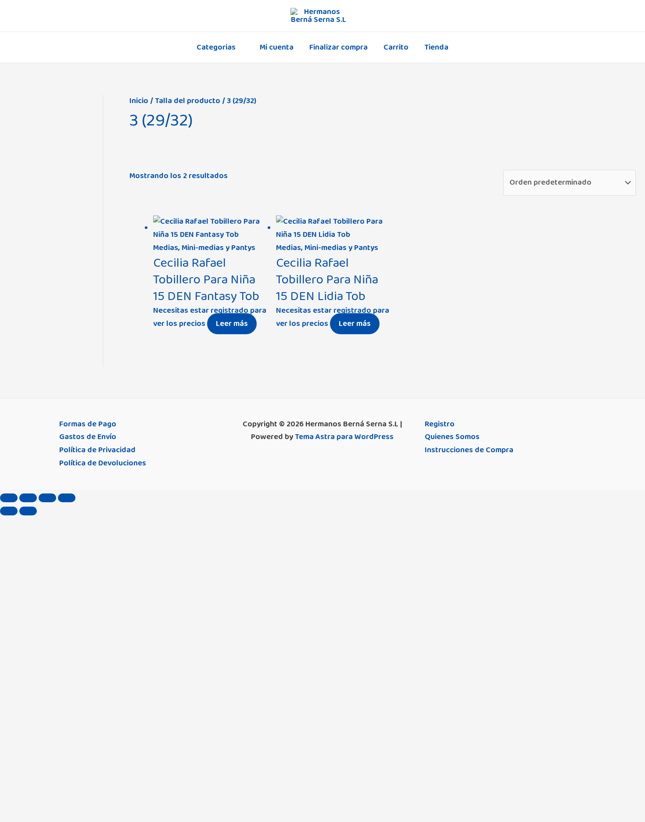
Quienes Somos (452, 437)
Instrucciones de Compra (469, 450)
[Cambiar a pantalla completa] (28, 497)
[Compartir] (47, 497)
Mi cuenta (277, 47)
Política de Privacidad (97, 450)
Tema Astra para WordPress (344, 437)
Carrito (395, 47)
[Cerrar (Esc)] (66, 497)
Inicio (138, 101)
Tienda (436, 47)
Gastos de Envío (87, 437)
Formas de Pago (87, 424)
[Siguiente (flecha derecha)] (28, 511)
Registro (440, 424)
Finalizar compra (338, 47)
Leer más (232, 324)
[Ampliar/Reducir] (9, 497)
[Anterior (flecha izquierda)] (9, 511)
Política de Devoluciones (102, 463)
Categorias (216, 47)
